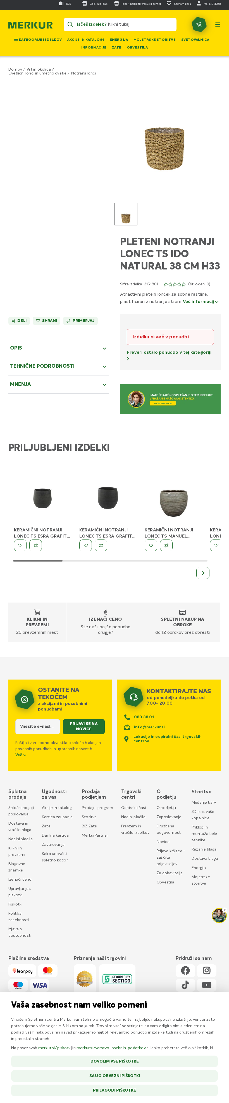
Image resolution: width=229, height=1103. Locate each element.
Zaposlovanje (169, 817)
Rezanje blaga (204, 849)
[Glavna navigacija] (217, 24)
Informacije (93, 47)
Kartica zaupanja (57, 817)
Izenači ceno (105, 619)
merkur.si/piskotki (55, 1048)
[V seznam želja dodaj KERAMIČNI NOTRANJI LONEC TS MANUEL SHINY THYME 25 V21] (151, 545)
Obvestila (137, 47)
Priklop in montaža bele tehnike (204, 833)
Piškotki (15, 904)
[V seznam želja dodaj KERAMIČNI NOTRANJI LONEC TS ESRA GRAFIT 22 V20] (20, 545)
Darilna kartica (55, 835)
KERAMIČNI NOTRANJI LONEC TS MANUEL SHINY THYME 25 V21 (169, 536)
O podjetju (166, 808)
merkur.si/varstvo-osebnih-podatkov (111, 1048)
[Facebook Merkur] (185, 971)
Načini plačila (20, 839)
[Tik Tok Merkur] (185, 985)
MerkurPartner (95, 835)
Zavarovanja (53, 845)
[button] (165, 130)
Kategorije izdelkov (40, 40)
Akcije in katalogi (85, 40)
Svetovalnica (195, 40)
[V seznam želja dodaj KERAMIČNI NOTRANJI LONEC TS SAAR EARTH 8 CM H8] (216, 545)
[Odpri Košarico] (199, 24)
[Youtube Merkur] (206, 985)
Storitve (89, 817)
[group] (126, 214)
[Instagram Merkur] (206, 971)
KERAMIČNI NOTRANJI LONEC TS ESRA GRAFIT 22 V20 (40, 536)
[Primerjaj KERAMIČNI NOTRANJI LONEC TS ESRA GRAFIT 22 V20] (35, 545)
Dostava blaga (205, 859)
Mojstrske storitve (154, 40)
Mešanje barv (204, 803)
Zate (116, 47)
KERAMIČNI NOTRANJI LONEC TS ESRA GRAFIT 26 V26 (105, 536)
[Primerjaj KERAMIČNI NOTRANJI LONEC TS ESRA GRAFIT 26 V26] (101, 545)
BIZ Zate (89, 826)
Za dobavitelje (170, 873)
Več (19, 755)
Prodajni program (97, 808)
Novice (163, 842)
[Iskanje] (70, 24)
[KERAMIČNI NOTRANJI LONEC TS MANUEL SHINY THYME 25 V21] (173, 497)
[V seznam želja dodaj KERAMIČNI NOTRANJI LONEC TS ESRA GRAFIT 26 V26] (85, 545)
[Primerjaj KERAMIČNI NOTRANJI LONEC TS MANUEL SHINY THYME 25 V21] (166, 545)
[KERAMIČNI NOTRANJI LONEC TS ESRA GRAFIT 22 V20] (42, 497)
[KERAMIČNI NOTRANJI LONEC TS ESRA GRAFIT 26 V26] (107, 497)
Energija (119, 40)
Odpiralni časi (133, 808)
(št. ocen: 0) (199, 284)
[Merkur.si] (30, 26)
